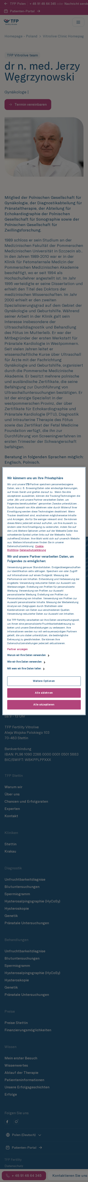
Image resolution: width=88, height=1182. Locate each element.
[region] (44, 591)
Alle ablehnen (44, 693)
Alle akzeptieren (43, 704)
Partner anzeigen (17, 649)
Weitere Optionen (44, 681)
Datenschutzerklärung (33, 550)
